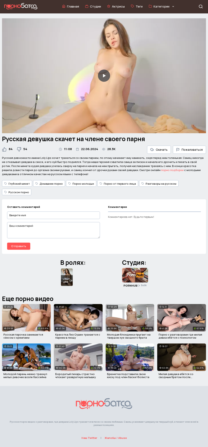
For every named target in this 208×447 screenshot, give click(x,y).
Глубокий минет (19, 183)
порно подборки (172, 170)
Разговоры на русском (161, 183)
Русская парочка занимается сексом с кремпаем (23, 336)
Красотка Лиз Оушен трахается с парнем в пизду (77, 336)
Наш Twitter (89, 438)
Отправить (18, 246)
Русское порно (19, 192)
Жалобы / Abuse (116, 438)
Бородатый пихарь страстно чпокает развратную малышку (75, 375)
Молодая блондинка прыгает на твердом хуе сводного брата (129, 336)
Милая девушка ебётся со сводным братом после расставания (176, 377)
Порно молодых (83, 183)
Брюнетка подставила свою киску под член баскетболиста (128, 375)
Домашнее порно (51, 183)
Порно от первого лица (120, 183)
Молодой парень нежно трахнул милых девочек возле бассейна (25, 375)
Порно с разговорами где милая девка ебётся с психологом (180, 336)
